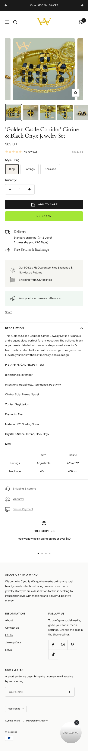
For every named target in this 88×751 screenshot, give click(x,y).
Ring (12, 169)
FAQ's (9, 635)
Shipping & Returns (24, 488)
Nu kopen (44, 216)
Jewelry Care (13, 642)
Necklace (50, 169)
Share (8, 312)
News (8, 649)
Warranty (18, 498)
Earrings (30, 169)
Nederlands (14, 708)
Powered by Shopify (37, 720)
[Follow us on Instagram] (62, 645)
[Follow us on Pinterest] (72, 645)
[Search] (15, 22)
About (9, 620)
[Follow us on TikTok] (53, 654)
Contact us (12, 627)
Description (14, 328)
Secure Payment (23, 509)
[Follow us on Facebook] (53, 645)
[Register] (68, 692)
